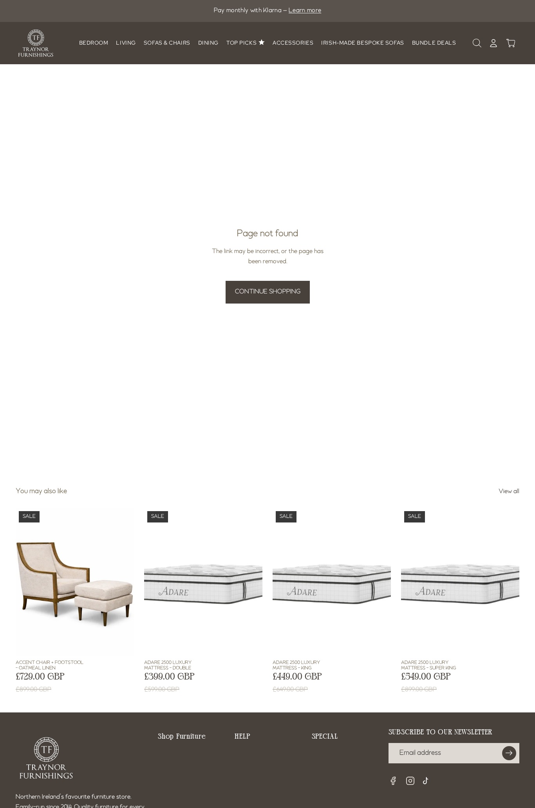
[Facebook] (393, 781)
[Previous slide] (43, 581)
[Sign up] (509, 753)
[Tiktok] (427, 781)
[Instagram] (410, 781)
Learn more (305, 10)
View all (509, 491)
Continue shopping (267, 292)
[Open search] (477, 43)
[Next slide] (106, 581)
